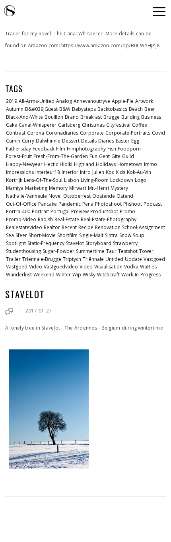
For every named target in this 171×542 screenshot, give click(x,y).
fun (93, 156)
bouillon (54, 117)
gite (115, 156)
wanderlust (19, 274)
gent (104, 156)
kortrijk (14, 180)
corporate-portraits (127, 132)
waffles (148, 266)
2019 (11, 101)
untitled (114, 259)
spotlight (16, 243)
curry (28, 140)
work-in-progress (141, 274)
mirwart (77, 188)
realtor (52, 227)
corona (35, 132)
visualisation (108, 266)
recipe (85, 227)
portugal (60, 211)
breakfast (91, 117)
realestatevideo (24, 227)
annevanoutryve (92, 101)
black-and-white (24, 117)
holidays (106, 164)
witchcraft (108, 274)
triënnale (93, 259)
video (86, 266)
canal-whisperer (37, 125)
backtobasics (112, 109)
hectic (51, 164)
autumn (14, 109)
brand (72, 117)
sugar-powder (58, 251)
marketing (36, 188)
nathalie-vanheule (26, 196)
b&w (64, 109)
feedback (43, 148)
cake (11, 125)
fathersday (18, 148)
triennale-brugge (41, 259)
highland (84, 164)
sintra (111, 235)
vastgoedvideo (61, 266)
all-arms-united (36, 101)
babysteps (84, 109)
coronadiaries (62, 132)
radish (45, 219)
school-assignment (143, 227)
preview (80, 211)
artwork (144, 101)
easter (123, 140)
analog (64, 101)
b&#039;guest (41, 109)
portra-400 (18, 211)
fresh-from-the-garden (60, 156)
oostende (103, 196)
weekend (43, 274)
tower (146, 251)
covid (158, 132)
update (133, 259)
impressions (20, 172)
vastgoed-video (24, 266)
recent (69, 227)
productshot (104, 211)
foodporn (129, 148)
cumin (13, 140)
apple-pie (123, 101)
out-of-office (21, 204)
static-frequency (45, 243)
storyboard (98, 243)
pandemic (69, 204)
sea (10, 235)
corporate (92, 132)
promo (127, 211)
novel (55, 196)
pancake (47, 204)
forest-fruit (19, 156)
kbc (110, 172)
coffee (139, 125)
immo (150, 164)
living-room (95, 180)
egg (135, 140)
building (130, 117)
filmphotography (86, 148)
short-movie (42, 235)
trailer (13, 259)
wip (76, 274)
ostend (125, 196)
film (60, 148)
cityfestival (118, 125)
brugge (111, 117)
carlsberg (69, 125)
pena (87, 204)
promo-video (21, 219)
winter (63, 274)
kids (120, 172)
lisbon (71, 180)
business (151, 117)
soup (138, 235)
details (89, 140)
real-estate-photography (108, 219)
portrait (40, 211)
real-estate (66, 219)
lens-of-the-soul (43, 180)
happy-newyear (24, 164)
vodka (131, 266)
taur (111, 251)
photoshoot (108, 204)
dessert (71, 140)
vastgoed (154, 259)
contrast (15, 132)
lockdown (121, 180)
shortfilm (67, 235)
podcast (153, 204)
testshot (128, 251)
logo (140, 180)
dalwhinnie (48, 140)
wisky (89, 274)
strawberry (125, 243)
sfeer (21, 235)
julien (98, 172)
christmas (93, 125)
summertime (90, 251)
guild (128, 156)
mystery (119, 188)
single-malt (91, 235)
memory (58, 188)
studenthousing (23, 251)
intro (85, 172)
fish (111, 148)
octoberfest (77, 196)
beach (136, 109)
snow (125, 235)
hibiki (66, 164)
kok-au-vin (139, 172)
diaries (106, 140)
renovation (107, 227)
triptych (72, 259)
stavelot (75, 243)
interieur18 (47, 172)
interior (70, 172)
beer (149, 109)
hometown (129, 164)
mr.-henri (98, 188)
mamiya (14, 188)
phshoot (132, 204)
